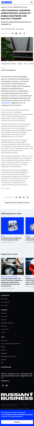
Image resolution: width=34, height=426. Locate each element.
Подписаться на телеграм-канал (16, 202)
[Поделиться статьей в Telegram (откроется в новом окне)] (12, 33)
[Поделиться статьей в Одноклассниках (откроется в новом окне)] (20, 33)
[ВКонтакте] (6, 385)
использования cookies (9, 414)
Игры (25, 63)
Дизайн (3, 359)
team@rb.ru (5, 380)
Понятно (17, 422)
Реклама (4, 340)
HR (2, 362)
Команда (4, 299)
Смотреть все (6, 367)
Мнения (3, 319)
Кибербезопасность (8, 356)
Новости (4, 7)
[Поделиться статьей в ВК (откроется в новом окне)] (16, 33)
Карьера (4, 353)
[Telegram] (2, 385)
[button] (31, 2)
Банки (3, 347)
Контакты (4, 305)
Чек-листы (5, 329)
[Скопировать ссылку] (24, 33)
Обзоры (4, 326)
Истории (4, 316)
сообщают (6, 103)
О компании (5, 302)
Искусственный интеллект (17, 7)
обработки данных (26, 414)
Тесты (3, 332)
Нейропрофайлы (7, 323)
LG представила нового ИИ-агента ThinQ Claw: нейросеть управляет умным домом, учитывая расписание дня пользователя (11, 282)
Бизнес (20, 63)
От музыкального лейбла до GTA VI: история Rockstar (11, 239)
